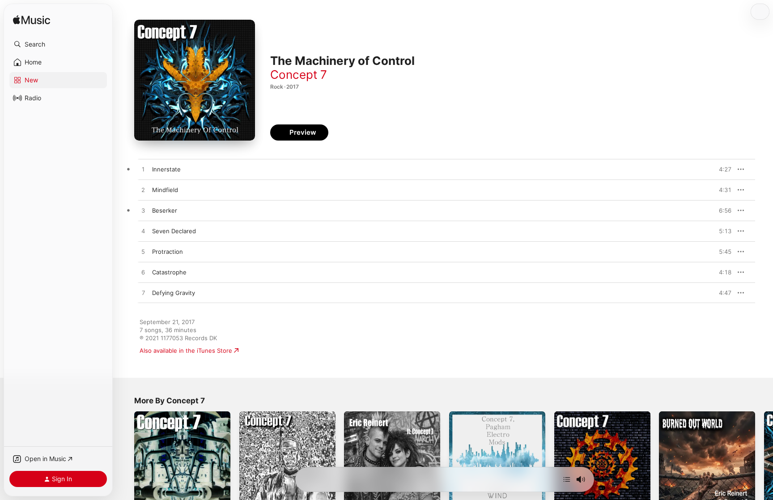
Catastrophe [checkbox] (169, 272)
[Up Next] (566, 479)
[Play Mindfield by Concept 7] (143, 190)
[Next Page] (764, 459)
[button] (58, 44)
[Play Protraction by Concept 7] (143, 252)
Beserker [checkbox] (164, 210)
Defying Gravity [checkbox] (173, 292)
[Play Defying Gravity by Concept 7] (143, 293)
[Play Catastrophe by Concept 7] (143, 273)
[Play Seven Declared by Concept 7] (143, 231)
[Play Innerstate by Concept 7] (143, 170)
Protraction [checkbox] (167, 251)
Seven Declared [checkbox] (174, 231)
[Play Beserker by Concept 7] (143, 211)
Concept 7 (298, 74)
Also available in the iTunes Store (186, 350)
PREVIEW (721, 169)
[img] (31, 20)
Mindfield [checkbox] (165, 189)
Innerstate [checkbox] (166, 169)
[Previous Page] (125, 459)
